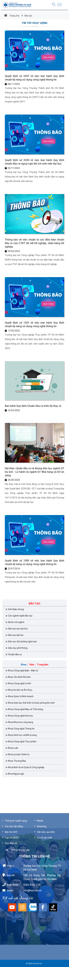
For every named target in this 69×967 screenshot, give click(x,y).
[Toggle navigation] (59, 4)
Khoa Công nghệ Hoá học (20, 715)
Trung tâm (42, 664)
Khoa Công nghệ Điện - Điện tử (23, 670)
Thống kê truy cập (19, 849)
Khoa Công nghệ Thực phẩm (22, 741)
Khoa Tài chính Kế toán (19, 677)
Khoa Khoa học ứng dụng (20, 722)
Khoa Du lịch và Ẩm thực (20, 690)
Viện (31, 664)
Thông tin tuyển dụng (16, 820)
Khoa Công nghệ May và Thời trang (25, 709)
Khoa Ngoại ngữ (16, 773)
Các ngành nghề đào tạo (20, 615)
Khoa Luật (13, 748)
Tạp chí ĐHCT (12, 837)
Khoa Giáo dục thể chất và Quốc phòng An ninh (31, 702)
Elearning (41, 826)
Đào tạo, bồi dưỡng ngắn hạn (22, 641)
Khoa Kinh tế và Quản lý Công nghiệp (26, 767)
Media (40, 820)
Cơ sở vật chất (44, 837)
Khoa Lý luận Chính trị (18, 754)
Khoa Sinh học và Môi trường (22, 735)
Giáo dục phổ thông (17, 648)
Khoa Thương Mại (17, 761)
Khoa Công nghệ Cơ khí (19, 683)
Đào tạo (28, 15)
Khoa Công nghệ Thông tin (21, 728)
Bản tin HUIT (11, 832)
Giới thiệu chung (16, 609)
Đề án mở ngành (16, 622)
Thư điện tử (11, 843)
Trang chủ (14, 15)
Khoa (23, 664)
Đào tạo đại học (16, 635)
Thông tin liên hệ (34, 856)
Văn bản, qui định (46, 832)
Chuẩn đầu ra (15, 654)
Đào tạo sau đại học (18, 628)
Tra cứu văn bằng (14, 826)
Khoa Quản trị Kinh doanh (20, 696)
